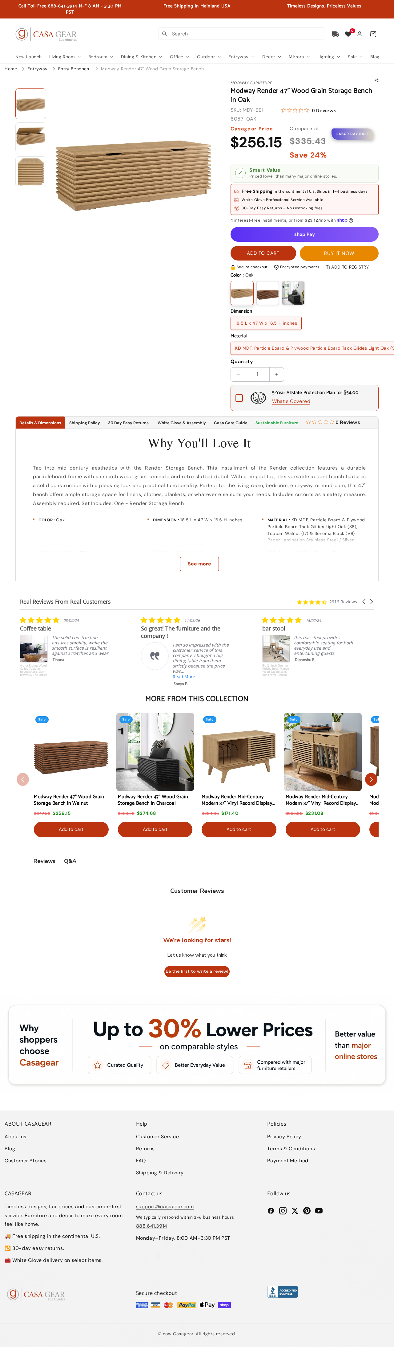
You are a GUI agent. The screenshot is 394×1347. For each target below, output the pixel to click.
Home (11, 69)
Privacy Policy (284, 1136)
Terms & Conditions (291, 1148)
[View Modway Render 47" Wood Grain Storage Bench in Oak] (31, 104)
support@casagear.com (165, 1206)
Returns (145, 1148)
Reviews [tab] (44, 861)
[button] (373, 34)
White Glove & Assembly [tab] (181, 422)
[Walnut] (267, 293)
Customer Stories (26, 1160)
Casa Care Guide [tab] (230, 422)
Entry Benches (74, 69)
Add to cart (71, 829)
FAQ (141, 1160)
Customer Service (157, 1136)
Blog (10, 1148)
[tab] (333, 423)
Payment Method (287, 1160)
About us (15, 1136)
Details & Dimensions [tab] (40, 422)
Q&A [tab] (70, 861)
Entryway (38, 69)
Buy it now (339, 253)
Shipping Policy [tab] (84, 422)
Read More (63, 677)
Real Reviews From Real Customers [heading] (65, 601)
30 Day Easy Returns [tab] (128, 422)
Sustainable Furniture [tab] (276, 422)
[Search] (164, 33)
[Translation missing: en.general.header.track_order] (336, 34)
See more (199, 564)
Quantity (242, 361)
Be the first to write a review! (197, 972)
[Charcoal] (293, 293)
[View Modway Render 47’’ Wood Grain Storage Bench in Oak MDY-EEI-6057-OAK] (31, 138)
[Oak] (242, 293)
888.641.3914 (151, 1226)
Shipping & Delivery (160, 1172)
